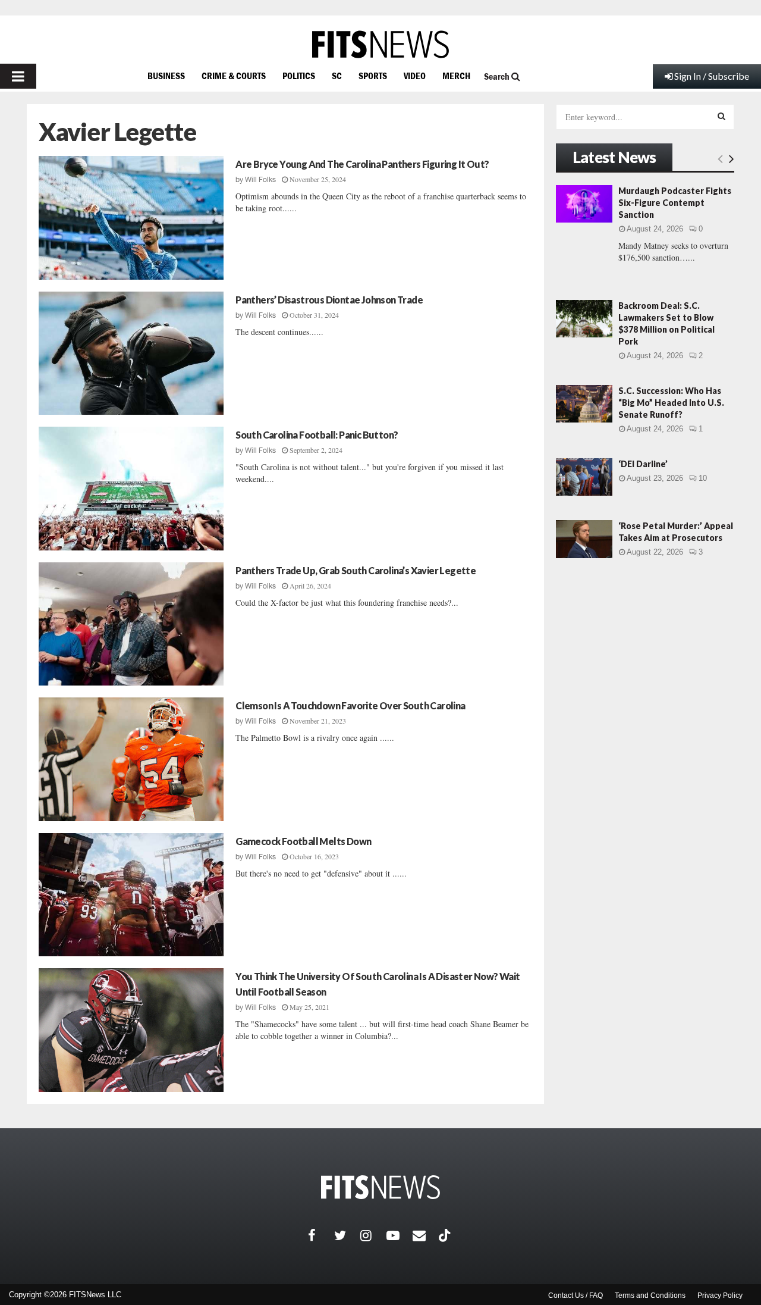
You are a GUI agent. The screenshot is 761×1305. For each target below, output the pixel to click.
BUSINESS (166, 75)
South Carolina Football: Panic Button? (316, 434)
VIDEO (415, 75)
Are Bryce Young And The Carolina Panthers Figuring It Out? (362, 164)
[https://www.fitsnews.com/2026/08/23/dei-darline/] (584, 477)
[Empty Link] (720, 158)
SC (337, 75)
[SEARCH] (721, 116)
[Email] (426, 1235)
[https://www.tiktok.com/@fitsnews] (446, 1235)
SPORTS (373, 75)
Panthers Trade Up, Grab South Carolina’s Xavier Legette (355, 570)
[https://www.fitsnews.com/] (380, 44)
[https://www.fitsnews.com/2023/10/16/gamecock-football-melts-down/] (131, 895)
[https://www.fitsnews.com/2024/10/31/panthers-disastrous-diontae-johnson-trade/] (131, 353)
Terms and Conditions (650, 1295)
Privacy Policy (720, 1295)
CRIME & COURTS (234, 75)
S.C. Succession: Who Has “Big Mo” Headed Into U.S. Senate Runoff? (671, 403)
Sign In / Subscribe (711, 76)
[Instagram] (373, 1235)
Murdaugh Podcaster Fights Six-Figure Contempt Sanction (674, 203)
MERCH (456, 75)
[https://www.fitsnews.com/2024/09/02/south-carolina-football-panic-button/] (131, 488)
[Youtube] (399, 1235)
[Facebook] (321, 1235)
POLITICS (298, 75)
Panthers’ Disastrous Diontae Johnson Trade (329, 299)
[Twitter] (347, 1235)
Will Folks (260, 180)
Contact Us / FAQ (575, 1295)
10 (703, 478)
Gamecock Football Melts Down (303, 841)
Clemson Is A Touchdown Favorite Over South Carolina (350, 705)
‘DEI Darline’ (643, 464)
